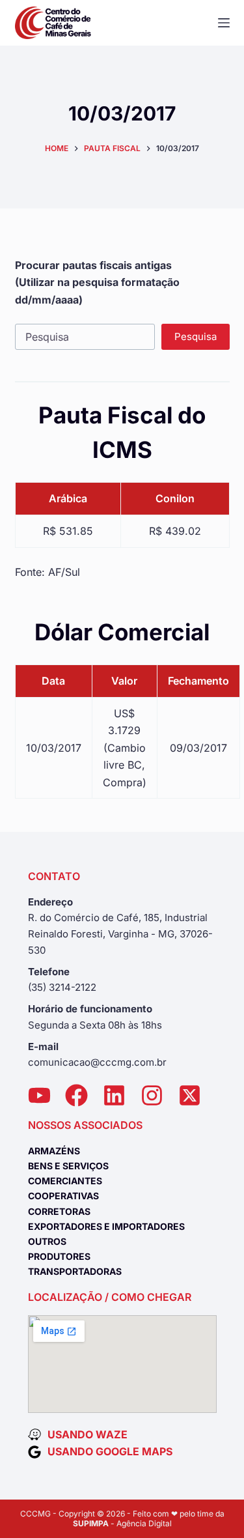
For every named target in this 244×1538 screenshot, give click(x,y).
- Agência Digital (122, 1523)
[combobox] (85, 337)
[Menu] (224, 23)
